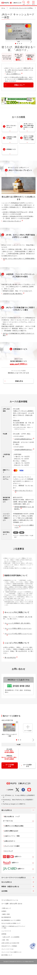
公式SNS (10, 789)
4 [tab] (21, 43)
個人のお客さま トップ (12, 816)
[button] (7, 42)
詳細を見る (19, 381)
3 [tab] (19, 43)
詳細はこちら (18, 85)
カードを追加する (27, 765)
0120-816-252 (21, 686)
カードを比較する (10, 765)
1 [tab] (15, 43)
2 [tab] (17, 43)
